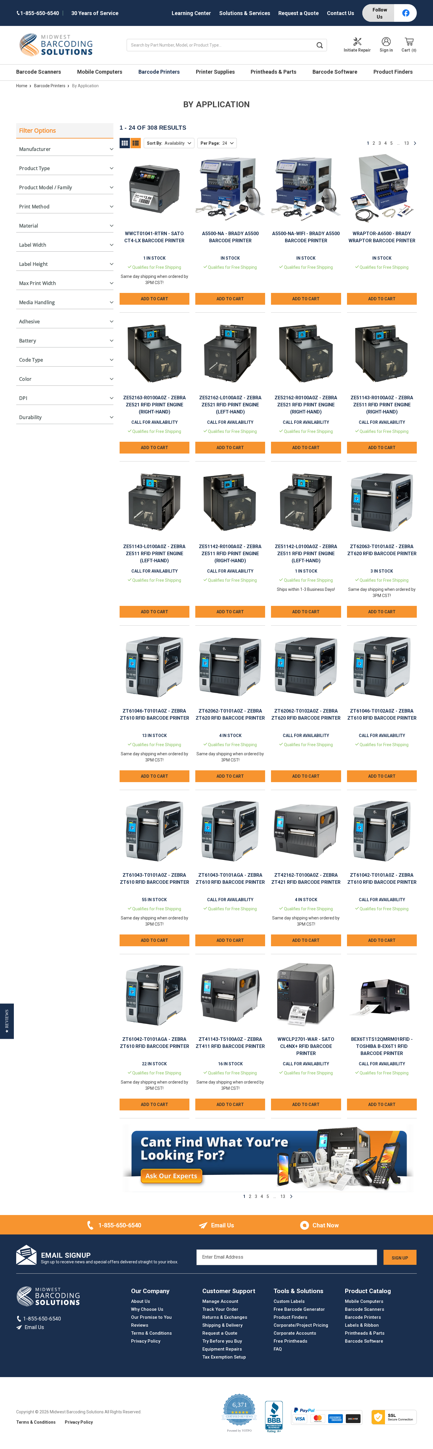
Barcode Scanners (39, 72)
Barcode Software (335, 72)
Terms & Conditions (151, 1333)
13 (406, 143)
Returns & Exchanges (224, 1317)
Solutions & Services (244, 13)
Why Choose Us (147, 1309)
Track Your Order (220, 1309)
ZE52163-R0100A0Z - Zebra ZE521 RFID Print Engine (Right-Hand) (154, 405)
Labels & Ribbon (362, 1325)
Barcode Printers (159, 72)
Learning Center (191, 13)
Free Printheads (290, 1341)
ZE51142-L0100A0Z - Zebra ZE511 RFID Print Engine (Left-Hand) (306, 553)
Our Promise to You (151, 1317)
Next (415, 143)
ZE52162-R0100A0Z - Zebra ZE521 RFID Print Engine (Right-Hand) (306, 405)
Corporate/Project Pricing (301, 1325)
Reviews (139, 1325)
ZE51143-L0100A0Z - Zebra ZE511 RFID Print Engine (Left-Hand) (154, 553)
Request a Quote (298, 13)
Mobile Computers (100, 72)
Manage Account (220, 1301)
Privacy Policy (145, 1341)
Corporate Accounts (295, 1333)
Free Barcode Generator (299, 1309)
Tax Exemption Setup (224, 1357)
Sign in (386, 50)
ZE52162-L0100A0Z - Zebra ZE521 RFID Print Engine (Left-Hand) (230, 405)
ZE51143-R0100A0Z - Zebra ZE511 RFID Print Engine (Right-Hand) (382, 405)
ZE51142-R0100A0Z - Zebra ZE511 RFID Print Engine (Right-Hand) (230, 553)
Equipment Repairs (222, 1349)
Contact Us (340, 13)
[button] (7, 1021)
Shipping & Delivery (222, 1325)
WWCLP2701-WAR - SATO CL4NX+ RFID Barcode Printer (305, 1046)
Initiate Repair (357, 50)
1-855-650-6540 (119, 1225)
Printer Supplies (216, 72)
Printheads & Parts (274, 72)
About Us (140, 1301)
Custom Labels (289, 1301)
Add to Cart (154, 298)
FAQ (278, 1349)
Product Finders (393, 72)
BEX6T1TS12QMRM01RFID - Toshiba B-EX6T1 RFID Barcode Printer (382, 1046)
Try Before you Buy (222, 1341)
